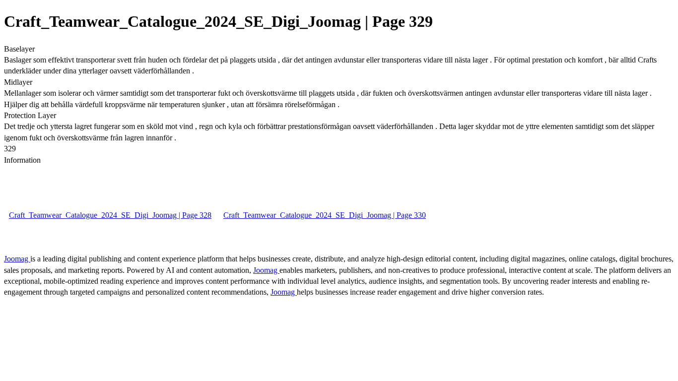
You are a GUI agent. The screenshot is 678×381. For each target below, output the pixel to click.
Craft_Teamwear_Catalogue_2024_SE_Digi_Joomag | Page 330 (324, 215)
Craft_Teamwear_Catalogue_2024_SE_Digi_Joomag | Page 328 (110, 215)
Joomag (17, 258)
